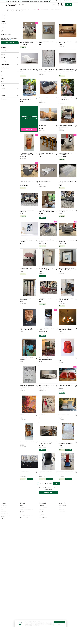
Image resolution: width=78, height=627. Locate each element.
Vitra (60, 507)
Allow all (59, 622)
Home (2, 14)
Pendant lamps (4, 505)
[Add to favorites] (37, 41)
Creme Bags (42, 513)
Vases (2, 509)
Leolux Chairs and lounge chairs (26, 509)
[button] (60, 1)
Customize (58, 624)
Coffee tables (3, 507)
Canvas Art (42, 505)
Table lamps (3, 511)
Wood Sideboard (62, 505)
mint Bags (42, 515)
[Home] (11, 4)
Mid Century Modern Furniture (26, 515)
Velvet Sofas (61, 509)
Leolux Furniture (23, 507)
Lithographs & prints (5, 512)
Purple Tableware (43, 517)
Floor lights (3, 516)
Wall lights (3, 518)
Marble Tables (62, 511)
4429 (51, 483)
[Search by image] (54, 4)
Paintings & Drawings (5, 514)
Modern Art (22, 513)
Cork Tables (42, 509)
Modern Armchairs (24, 517)
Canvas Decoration (43, 507)
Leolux (21, 505)
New (6, 14)
